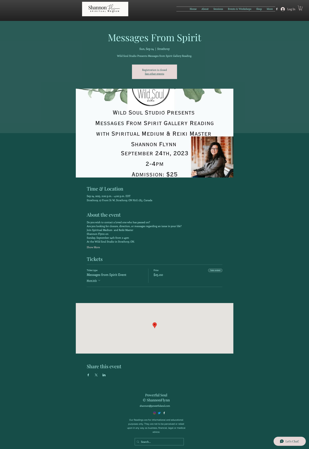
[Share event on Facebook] (88, 375)
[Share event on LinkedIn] (104, 375)
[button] (300, 8)
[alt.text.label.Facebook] (276, 9)
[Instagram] (154, 413)
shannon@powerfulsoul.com (155, 405)
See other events (154, 73)
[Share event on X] (96, 375)
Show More (93, 247)
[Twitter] (159, 413)
